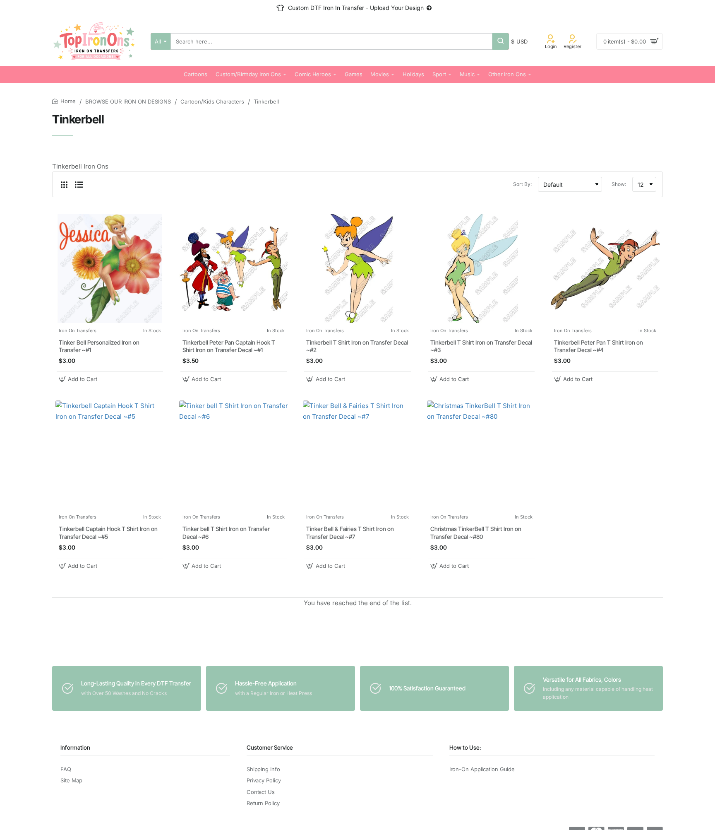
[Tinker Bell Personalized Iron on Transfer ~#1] (109, 268)
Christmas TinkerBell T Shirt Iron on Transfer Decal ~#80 (475, 532)
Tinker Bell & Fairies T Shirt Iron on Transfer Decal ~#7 (350, 532)
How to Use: (465, 747)
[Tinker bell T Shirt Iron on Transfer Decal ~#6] (233, 455)
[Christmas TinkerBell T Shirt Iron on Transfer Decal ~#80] (481, 455)
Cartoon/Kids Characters (212, 101)
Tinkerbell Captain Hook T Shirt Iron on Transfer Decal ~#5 (108, 532)
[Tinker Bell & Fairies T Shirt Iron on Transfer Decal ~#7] (357, 455)
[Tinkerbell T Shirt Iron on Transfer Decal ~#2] (357, 268)
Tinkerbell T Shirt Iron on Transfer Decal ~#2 (357, 346)
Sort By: (522, 184)
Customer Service (270, 747)
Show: (619, 184)
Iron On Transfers (77, 330)
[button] (79, 379)
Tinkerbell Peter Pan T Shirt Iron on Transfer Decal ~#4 (598, 346)
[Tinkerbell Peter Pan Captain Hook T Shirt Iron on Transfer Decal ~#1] (233, 268)
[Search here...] (500, 41)
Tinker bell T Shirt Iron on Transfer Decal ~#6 (226, 532)
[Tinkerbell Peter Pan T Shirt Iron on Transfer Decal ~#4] (605, 268)
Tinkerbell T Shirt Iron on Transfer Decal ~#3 (481, 346)
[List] (79, 184)
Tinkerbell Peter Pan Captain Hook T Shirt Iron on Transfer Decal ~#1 (228, 346)
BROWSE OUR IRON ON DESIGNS (128, 101)
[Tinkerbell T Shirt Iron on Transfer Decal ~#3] (481, 268)
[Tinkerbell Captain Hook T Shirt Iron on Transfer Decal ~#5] (109, 455)
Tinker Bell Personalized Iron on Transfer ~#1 (99, 346)
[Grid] (64, 184)
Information (75, 747)
